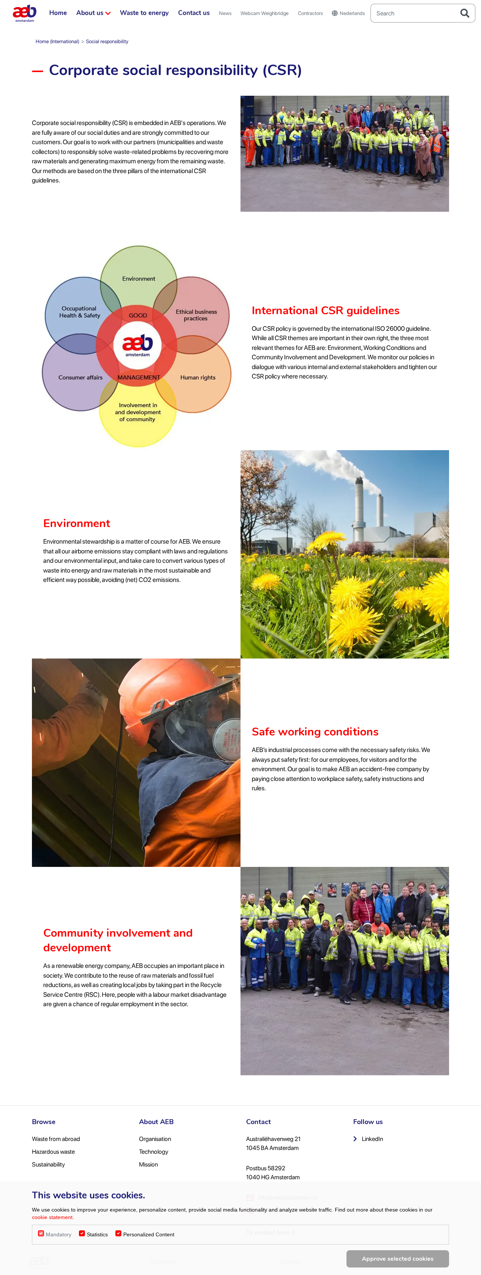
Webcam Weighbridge (264, 13)
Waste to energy (144, 13)
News (225, 13)
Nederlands (352, 13)
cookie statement (52, 1217)
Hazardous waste (53, 1151)
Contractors (310, 13)
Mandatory (58, 1234)
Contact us (194, 13)
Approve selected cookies (398, 1259)
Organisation (155, 1138)
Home (58, 13)
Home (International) (57, 41)
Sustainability (48, 1164)
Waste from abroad (56, 1138)
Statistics (97, 1234)
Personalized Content (148, 1234)
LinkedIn (372, 1138)
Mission (148, 1164)
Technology (153, 1151)
